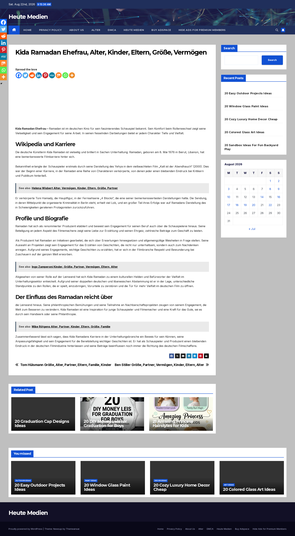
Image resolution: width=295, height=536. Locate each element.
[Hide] (1, 83)
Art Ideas (229, 485)
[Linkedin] (39, 75)
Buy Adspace (161, 30)
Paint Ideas (90, 481)
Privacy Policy (50, 30)
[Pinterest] (45, 75)
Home (27, 30)
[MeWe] (52, 75)
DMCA (112, 30)
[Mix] (59, 75)
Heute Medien (28, 16)
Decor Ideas (160, 481)
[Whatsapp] (65, 75)
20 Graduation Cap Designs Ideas (42, 423)
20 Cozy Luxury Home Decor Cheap (251, 119)
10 (228, 197)
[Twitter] (25, 75)
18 (237, 205)
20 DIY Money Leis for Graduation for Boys (105, 423)
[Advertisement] (112, 102)
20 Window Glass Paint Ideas (246, 106)
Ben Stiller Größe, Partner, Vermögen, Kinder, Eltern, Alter (159, 365)
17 (228, 205)
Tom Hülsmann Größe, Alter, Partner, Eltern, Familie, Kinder (65, 365)
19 (245, 205)
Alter (96, 30)
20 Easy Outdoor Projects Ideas (248, 93)
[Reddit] (32, 75)
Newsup (57, 528)
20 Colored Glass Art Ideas (244, 132)
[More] (72, 75)
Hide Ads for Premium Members (202, 30)
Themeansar (72, 528)
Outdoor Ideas (23, 481)
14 (262, 197)
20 (253, 205)
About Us (76, 30)
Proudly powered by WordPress (26, 528)
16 (278, 197)
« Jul (252, 229)
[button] (277, 30)
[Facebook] (19, 75)
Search (229, 48)
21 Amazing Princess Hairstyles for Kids (173, 423)
